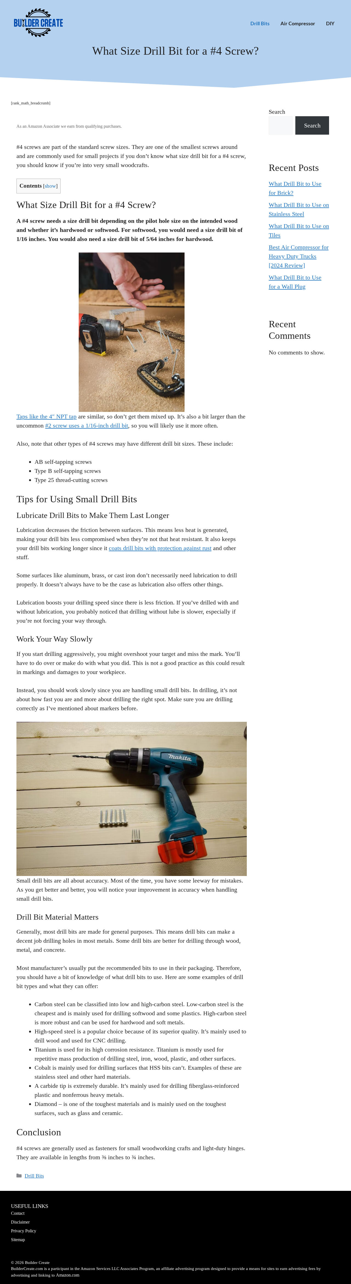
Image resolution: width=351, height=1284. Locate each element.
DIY (330, 23)
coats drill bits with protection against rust (160, 548)
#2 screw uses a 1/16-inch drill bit (86, 425)
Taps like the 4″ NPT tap (46, 416)
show (50, 186)
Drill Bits (260, 23)
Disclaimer (20, 1222)
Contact (17, 1213)
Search (277, 111)
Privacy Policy (23, 1230)
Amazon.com (67, 1275)
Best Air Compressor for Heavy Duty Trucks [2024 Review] (299, 256)
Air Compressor (298, 23)
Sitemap (18, 1239)
